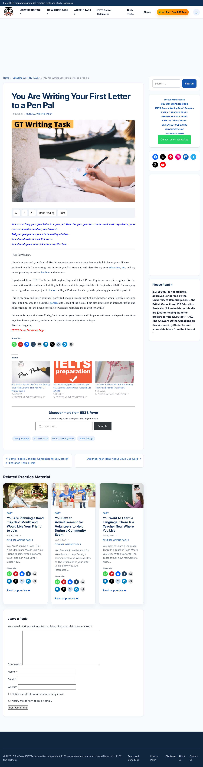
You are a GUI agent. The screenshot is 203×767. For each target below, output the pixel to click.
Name (12, 671)
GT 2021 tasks (41, 438)
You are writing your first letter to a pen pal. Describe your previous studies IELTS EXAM (72, 387)
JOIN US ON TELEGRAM (174, 133)
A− (17, 212)
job (123, 267)
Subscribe (103, 426)
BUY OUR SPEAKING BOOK (174, 104)
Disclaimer (171, 756)
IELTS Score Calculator (104, 12)
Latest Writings (86, 438)
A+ (32, 212)
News (147, 12)
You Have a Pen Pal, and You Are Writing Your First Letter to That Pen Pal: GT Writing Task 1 (31, 387)
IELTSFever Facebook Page (28, 330)
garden (54, 302)
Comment (15, 664)
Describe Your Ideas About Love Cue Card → (114, 458)
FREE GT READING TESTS (174, 116)
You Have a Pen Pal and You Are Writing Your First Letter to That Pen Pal (114, 386)
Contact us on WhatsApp (174, 139)
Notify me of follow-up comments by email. (38, 694)
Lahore (53, 290)
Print (62, 212)
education (114, 267)
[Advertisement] (101, 52)
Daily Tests (130, 12)
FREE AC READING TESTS (174, 112)
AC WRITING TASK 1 (30, 12)
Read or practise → (18, 590)
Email (12, 679)
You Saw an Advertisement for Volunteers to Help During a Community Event (70, 526)
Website (12, 687)
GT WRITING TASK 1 (57, 12)
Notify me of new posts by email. (32, 700)
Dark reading (47, 212)
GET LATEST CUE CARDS (174, 125)
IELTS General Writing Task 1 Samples (174, 108)
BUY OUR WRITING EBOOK (174, 100)
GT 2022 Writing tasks (63, 438)
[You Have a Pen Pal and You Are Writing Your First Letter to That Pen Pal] (114, 372)
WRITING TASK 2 (82, 12)
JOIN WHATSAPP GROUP (174, 129)
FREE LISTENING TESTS (174, 120)
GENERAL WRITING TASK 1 (26, 78)
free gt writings (21, 438)
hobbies (45, 272)
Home (6, 78)
